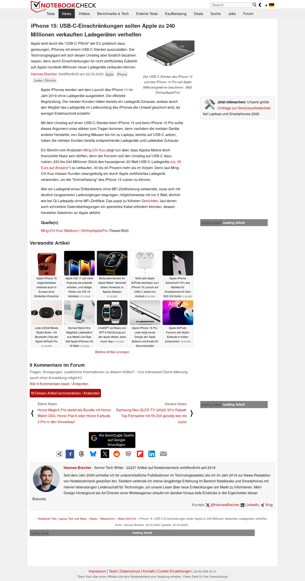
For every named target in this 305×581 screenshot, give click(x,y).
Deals (198, 13)
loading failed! (211, 223)
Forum (248, 13)
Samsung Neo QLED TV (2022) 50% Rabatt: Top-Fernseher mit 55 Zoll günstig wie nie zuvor (151, 415)
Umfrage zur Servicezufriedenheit (243, 107)
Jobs (232, 13)
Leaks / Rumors (45, 80)
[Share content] (59, 454)
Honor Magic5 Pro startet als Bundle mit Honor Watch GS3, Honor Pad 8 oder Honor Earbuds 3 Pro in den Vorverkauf (74, 415)
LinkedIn (251, 504)
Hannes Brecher (43, 73)
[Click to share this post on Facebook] (70, 454)
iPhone (122, 74)
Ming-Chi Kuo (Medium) (60, 230)
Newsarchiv (107, 518)
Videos (84, 13)
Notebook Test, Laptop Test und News (62, 518)
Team (113, 571)
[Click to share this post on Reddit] (116, 454)
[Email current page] (163, 454)
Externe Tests (147, 13)
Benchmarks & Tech (113, 13)
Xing (268, 504)
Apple (109, 74)
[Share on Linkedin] (151, 454)
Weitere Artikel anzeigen (112, 352)
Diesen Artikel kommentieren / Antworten (67, 393)
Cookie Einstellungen (174, 571)
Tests (50, 13)
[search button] (255, 5)
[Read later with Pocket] (128, 454)
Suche (216, 13)
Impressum (97, 571)
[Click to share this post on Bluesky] (93, 454)
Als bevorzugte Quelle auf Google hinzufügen (116, 440)
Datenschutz (130, 571)
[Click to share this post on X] (105, 454)
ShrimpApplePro (94, 230)
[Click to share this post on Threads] (81, 454)
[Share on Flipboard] (140, 454)
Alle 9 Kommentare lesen (50, 383)
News (66, 13)
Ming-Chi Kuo (94, 150)
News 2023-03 (127, 518)
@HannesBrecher (224, 504)
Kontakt (149, 571)
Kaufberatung (175, 13)
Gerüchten (150, 200)
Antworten (80, 383)
